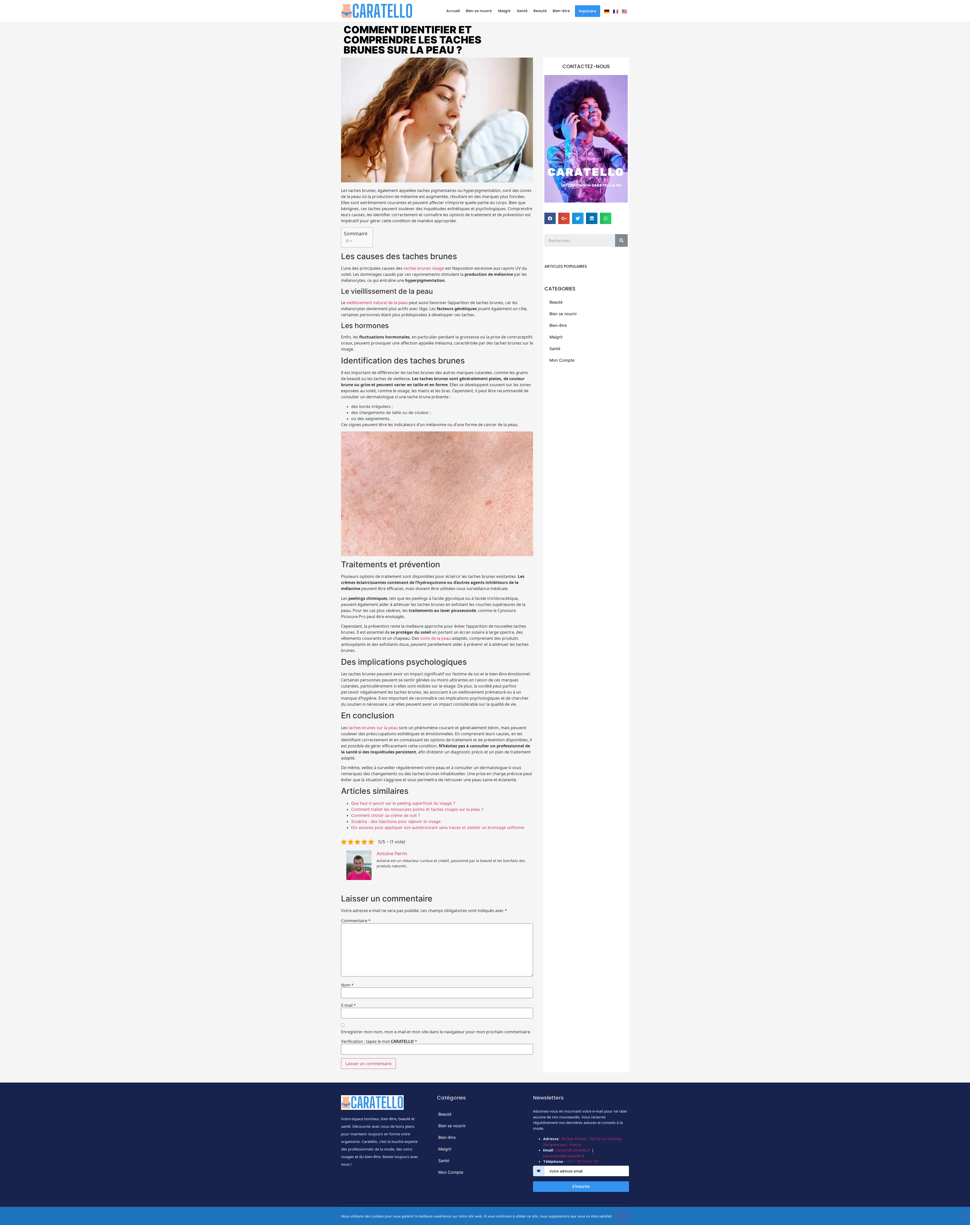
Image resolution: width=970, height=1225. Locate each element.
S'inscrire (581, 1186)
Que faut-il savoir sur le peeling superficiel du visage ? (403, 803)
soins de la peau (435, 638)
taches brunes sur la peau (373, 727)
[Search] (621, 240)
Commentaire (356, 921)
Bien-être (561, 10)
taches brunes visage (424, 268)
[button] (587, 11)
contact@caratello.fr (573, 1150)
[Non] (962, 1215)
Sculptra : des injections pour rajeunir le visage (396, 821)
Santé (522, 10)
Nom (347, 985)
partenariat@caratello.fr (564, 1155)
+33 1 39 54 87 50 (582, 1161)
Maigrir (504, 10)
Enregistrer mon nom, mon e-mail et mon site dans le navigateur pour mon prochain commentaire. (436, 1032)
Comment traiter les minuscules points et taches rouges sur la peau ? (417, 809)
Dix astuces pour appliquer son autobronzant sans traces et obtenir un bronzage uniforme (437, 827)
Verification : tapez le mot (379, 1041)
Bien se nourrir (479, 10)
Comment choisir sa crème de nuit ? (385, 815)
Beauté (540, 10)
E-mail (348, 1005)
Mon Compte (561, 360)
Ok (622, 1215)
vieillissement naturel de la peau (377, 302)
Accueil (453, 10)
